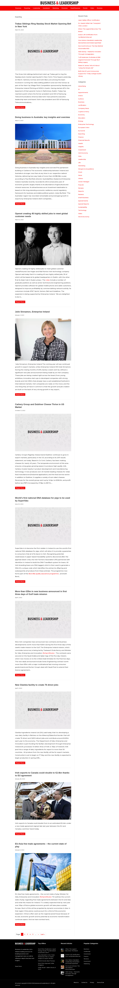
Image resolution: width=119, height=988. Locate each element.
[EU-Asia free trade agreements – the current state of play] (43, 872)
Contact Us (84, 982)
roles (48, 280)
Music (80, 172)
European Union (83, 127)
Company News (83, 108)
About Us (76, 982)
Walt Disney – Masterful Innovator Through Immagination (72, 973)
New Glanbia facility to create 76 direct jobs (36, 685)
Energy (80, 121)
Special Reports (83, 204)
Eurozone (81, 131)
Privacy (92, 982)
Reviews (99, 8)
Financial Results (84, 140)
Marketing (56, 8)
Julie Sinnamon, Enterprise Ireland (32, 312)
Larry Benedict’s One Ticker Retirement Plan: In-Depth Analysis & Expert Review (46, 956)
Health (80, 143)
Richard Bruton (49, 653)
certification (82, 105)
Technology (82, 210)
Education (81, 118)
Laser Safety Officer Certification (89, 20)
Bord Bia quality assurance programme (44, 574)
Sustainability (82, 207)
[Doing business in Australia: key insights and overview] (43, 144)
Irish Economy (83, 153)
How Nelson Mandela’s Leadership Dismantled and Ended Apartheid (72, 961)
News (80, 175)
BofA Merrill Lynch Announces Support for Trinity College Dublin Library (89, 73)
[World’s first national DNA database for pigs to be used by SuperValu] (43, 526)
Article (80, 95)
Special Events (83, 201)
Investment (46, 8)
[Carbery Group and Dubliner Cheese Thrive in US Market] (43, 432)
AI (79, 89)
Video (92, 8)
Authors (81, 99)
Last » (43, 934)
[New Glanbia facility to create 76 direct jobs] (43, 710)
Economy (65, 8)
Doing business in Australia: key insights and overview (42, 117)
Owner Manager (83, 182)
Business (18, 8)
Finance (81, 137)
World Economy (83, 216)
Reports (81, 191)
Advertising (82, 86)
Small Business (75, 8)
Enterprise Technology (86, 124)
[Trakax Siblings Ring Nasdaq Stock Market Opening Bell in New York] (43, 52)
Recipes (81, 188)
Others (80, 178)
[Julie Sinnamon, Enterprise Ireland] (43, 339)
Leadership (36, 8)
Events (85, 8)
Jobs (79, 156)
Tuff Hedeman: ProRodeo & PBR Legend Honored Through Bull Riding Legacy (89, 59)
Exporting (27, 8)
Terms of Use (100, 982)
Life (79, 162)
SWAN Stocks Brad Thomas (46, 961)
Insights (81, 146)
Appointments (83, 92)
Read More (20, 107)
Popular (81, 185)
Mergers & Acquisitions (86, 169)
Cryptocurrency (83, 111)
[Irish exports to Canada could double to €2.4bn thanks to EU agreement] (43, 801)
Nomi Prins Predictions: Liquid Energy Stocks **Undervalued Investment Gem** (47, 950)
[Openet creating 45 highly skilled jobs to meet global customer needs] (43, 244)
